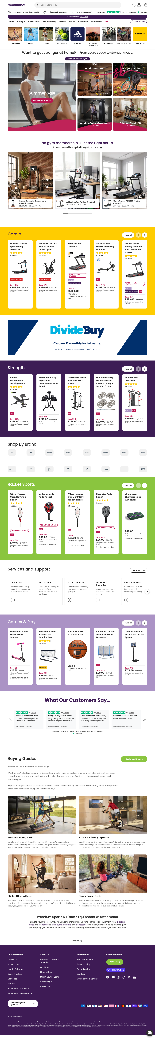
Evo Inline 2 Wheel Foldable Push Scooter (19, 634)
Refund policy (83, 969)
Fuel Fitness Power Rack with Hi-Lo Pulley (77, 380)
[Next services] (147, 591)
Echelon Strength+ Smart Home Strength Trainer (32, 202)
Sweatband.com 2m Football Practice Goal (47, 634)
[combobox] (77, 5)
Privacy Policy (83, 964)
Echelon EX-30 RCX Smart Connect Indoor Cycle (48, 246)
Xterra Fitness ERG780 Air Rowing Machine (105, 246)
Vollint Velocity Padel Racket (46, 495)
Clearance (83, 21)
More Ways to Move (42, 100)
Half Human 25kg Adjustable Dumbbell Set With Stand (48, 382)
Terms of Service (85, 959)
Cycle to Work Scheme (88, 978)
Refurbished (96, 21)
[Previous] (11, 182)
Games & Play (49, 21)
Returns (11, 983)
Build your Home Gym (77, 59)
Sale (106, 21)
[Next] (144, 182)
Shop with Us (46, 972)
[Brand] (12, 452)
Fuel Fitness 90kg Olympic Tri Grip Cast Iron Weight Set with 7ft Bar (104, 382)
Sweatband (17, 1016)
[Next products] (144, 235)
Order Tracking (15, 974)
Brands (72, 21)
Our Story (44, 967)
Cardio (11, 21)
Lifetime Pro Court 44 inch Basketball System (134, 634)
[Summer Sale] (42, 97)
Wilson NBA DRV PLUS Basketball (76, 633)
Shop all (128, 235)
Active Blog (115, 962)
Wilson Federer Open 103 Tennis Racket (18, 497)
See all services (138, 570)
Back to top (78, 941)
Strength (21, 21)
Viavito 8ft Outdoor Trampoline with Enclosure (105, 634)
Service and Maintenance (20, 993)
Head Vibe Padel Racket (104, 495)
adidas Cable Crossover (131, 379)
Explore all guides (134, 759)
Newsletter (45, 986)
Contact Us (13, 959)
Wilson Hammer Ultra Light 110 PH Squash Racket (76, 497)
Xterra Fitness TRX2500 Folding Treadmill (126, 202)
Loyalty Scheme (15, 969)
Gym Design (46, 981)
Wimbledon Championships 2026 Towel (133, 497)
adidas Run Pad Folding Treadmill (80, 202)
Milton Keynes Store (49, 976)
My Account (13, 964)
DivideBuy (81, 974)
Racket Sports (34, 21)
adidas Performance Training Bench (17, 380)
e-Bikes (62, 21)
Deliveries (12, 978)
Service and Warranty (18, 988)
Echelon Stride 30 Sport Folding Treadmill (18, 246)
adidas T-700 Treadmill (74, 245)
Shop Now (88, 16)
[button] (145, 4)
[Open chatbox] (149, 1033)
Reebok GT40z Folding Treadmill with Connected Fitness (133, 248)
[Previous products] (138, 235)
